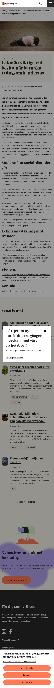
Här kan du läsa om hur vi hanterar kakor (19, 662)
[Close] (45, 331)
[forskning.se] (8, 3)
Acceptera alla (27, 668)
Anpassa (27, 675)
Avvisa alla (27, 682)
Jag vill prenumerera (14, 358)
